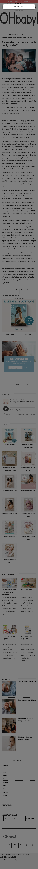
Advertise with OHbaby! (18, 6)
